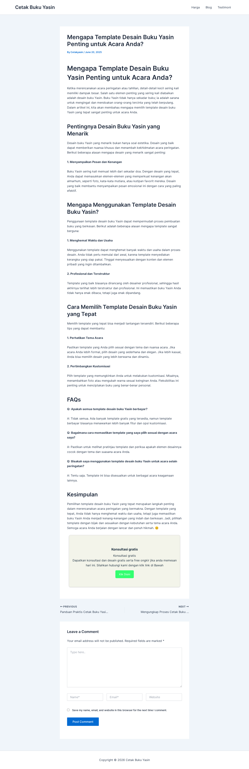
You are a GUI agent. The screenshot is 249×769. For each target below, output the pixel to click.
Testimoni (224, 7)
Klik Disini (124, 574)
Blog (209, 7)
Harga (195, 7)
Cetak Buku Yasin (35, 7)
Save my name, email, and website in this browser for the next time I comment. (119, 710)
